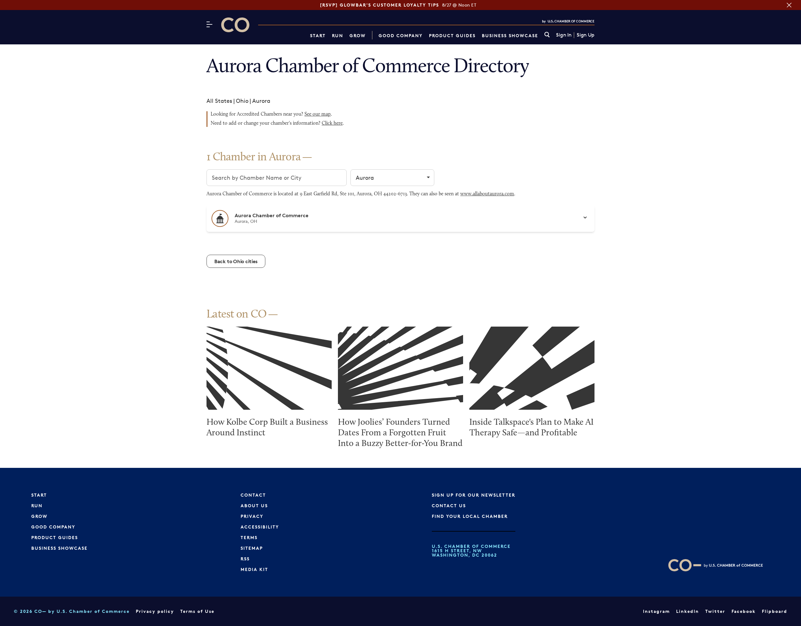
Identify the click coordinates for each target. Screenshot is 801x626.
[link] (547, 35)
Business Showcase (510, 35)
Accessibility (260, 526)
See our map (317, 114)
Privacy (252, 516)
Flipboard (774, 611)
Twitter (715, 611)
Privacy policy (155, 611)
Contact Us (449, 505)
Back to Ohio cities (236, 261)
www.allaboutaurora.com (487, 194)
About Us (254, 505)
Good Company (401, 35)
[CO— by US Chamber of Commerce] (235, 25)
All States (219, 100)
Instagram (656, 611)
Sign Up (585, 35)
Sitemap (252, 548)
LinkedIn (687, 611)
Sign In (563, 35)
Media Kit (254, 569)
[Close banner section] (789, 5)
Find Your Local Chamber (470, 516)
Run (337, 35)
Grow (357, 35)
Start (318, 35)
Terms (249, 537)
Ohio (242, 100)
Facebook (744, 611)
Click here (332, 123)
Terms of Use (197, 611)
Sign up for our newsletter (473, 495)
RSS (245, 558)
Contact (253, 495)
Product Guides (452, 35)
